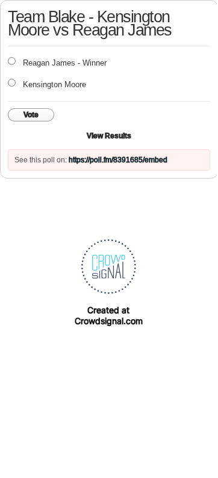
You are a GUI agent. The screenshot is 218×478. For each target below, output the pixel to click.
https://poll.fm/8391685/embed (118, 160)
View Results (109, 136)
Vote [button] (31, 115)
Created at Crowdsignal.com (109, 315)
